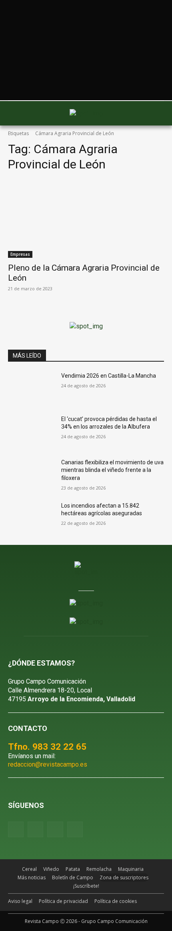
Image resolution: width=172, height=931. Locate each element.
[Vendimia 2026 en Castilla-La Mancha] (31, 388)
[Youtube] (55, 829)
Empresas (20, 254)
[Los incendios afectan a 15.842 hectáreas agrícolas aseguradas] (31, 518)
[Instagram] (35, 829)
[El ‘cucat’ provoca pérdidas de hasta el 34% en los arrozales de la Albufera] (31, 431)
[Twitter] (75, 829)
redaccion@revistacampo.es (47, 764)
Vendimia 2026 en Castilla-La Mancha (108, 375)
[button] (18, 113)
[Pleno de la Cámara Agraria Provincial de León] (86, 219)
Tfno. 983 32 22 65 (47, 746)
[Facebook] (16, 829)
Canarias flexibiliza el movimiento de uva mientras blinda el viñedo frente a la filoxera (112, 470)
